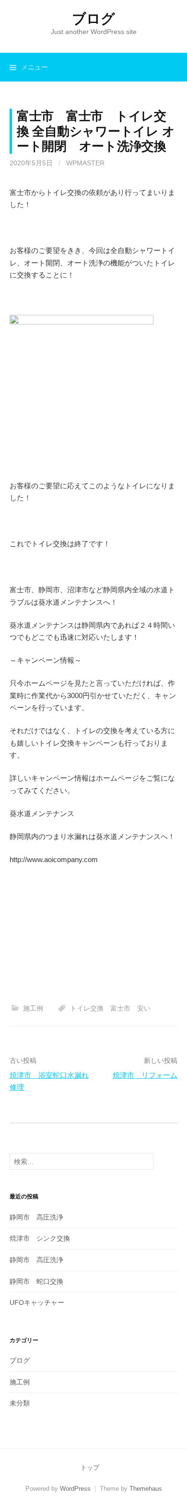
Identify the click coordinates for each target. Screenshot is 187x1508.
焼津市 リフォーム (145, 1075)
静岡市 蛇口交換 (36, 1281)
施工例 (33, 1008)
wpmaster (85, 163)
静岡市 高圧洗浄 (36, 1217)
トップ (90, 1467)
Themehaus (145, 1488)
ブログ (93, 18)
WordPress (75, 1488)
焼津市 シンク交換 (40, 1238)
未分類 (20, 1403)
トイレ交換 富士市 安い (110, 1008)
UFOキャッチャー (37, 1302)
